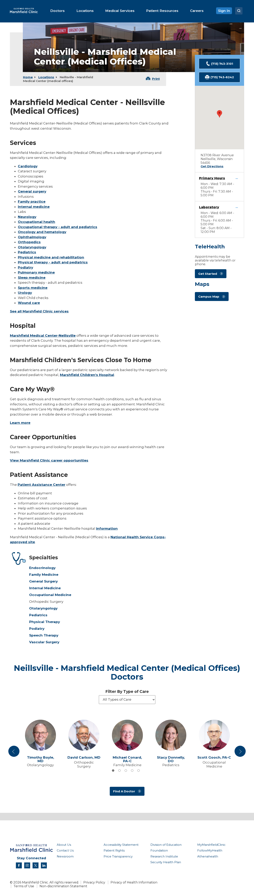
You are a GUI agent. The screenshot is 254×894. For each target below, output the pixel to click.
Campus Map (208, 296)
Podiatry (25, 267)
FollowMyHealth (209, 850)
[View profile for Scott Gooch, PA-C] (214, 735)
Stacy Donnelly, (171, 759)
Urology (25, 293)
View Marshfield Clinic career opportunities (49, 460)
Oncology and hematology (42, 232)
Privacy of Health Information (134, 882)
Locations (46, 77)
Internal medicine (34, 207)
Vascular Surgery (44, 642)
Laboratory (209, 207)
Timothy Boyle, (40, 759)
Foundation (159, 850)
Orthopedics (29, 242)
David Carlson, (83, 757)
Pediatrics (27, 252)
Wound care (29, 303)
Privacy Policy (94, 882)
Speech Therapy (43, 635)
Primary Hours (212, 178)
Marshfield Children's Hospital (87, 375)
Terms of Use (23, 886)
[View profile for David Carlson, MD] (84, 735)
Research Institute (164, 856)
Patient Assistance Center (41, 485)
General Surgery (43, 581)
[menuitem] (57, 10)
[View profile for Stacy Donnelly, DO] (171, 735)
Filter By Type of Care (127, 691)
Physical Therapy (44, 622)
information (107, 528)
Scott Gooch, (214, 757)
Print (156, 79)
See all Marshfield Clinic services (39, 311)
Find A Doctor (124, 791)
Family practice (31, 201)
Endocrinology (42, 568)
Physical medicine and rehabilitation (51, 257)
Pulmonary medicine (36, 272)
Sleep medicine (31, 278)
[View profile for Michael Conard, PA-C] (127, 735)
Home (28, 77)
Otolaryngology (32, 247)
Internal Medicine (45, 588)
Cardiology (28, 166)
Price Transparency (118, 856)
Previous (14, 753)
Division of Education (166, 845)
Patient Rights (114, 850)
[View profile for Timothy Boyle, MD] (40, 735)
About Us (64, 845)
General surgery (32, 191)
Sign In (224, 11)
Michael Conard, (127, 759)
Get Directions (212, 166)
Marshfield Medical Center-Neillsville (43, 336)
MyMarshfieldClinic (211, 845)
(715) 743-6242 (222, 77)
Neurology (27, 217)
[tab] (113, 770)
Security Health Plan (165, 862)
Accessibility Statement (121, 845)
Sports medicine (32, 288)
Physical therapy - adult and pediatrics (53, 262)
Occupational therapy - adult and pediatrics (57, 227)
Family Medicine (43, 575)
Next (240, 753)
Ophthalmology (32, 237)
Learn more (20, 423)
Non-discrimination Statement (63, 886)
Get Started (207, 274)
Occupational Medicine (50, 595)
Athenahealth (207, 856)
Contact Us (65, 850)
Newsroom (65, 856)
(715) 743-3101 (222, 64)
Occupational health (36, 222)
